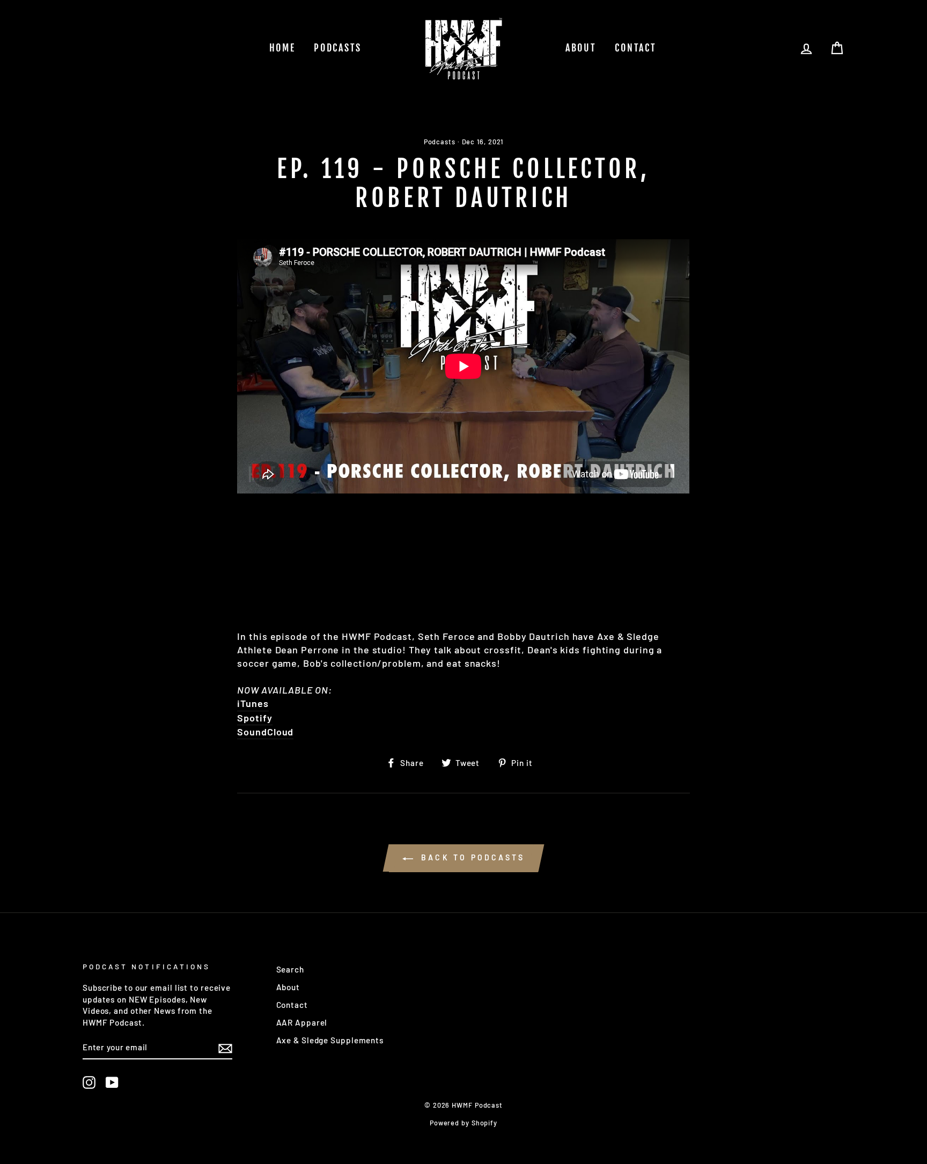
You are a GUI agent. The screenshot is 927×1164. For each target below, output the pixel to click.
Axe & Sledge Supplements (330, 1040)
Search (290, 969)
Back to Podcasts (471, 857)
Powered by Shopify (463, 1122)
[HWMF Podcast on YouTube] (112, 1081)
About (581, 48)
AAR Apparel (302, 1022)
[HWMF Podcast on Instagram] (89, 1081)
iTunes (252, 703)
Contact (635, 48)
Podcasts (338, 48)
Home (282, 48)
